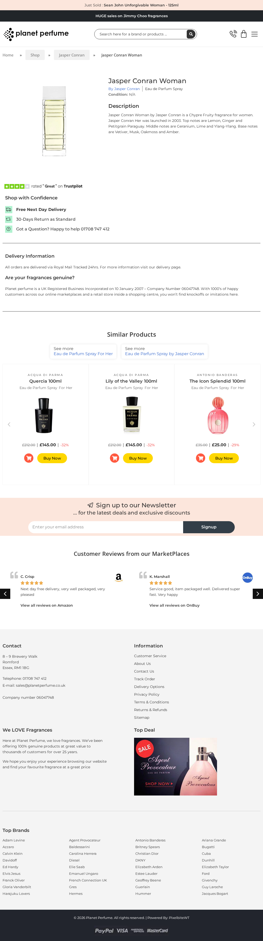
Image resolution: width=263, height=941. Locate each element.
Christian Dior (146, 853)
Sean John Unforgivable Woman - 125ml (141, 5)
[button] (254, 424)
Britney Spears (147, 847)
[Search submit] (191, 34)
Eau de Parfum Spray (164, 88)
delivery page (168, 267)
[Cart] (244, 34)
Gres (73, 887)
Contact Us (144, 671)
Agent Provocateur (84, 840)
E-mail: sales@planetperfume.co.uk (34, 685)
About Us (142, 663)
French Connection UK (88, 880)
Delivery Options (149, 686)
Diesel (74, 860)
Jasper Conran (71, 54)
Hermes (75, 893)
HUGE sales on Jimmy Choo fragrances (132, 16)
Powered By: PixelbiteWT (168, 918)
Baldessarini (79, 847)
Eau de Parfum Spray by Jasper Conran (164, 351)
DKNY (140, 860)
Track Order (144, 679)
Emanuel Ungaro (83, 873)
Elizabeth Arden (149, 867)
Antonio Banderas (217, 375)
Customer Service (150, 656)
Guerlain (142, 887)
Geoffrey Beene (148, 880)
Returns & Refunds (150, 709)
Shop (35, 54)
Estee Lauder (146, 873)
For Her (65, 387)
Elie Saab (77, 867)
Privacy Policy (146, 694)
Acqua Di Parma (45, 375)
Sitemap (141, 717)
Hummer (143, 893)
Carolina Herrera (83, 853)
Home (8, 54)
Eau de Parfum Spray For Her (83, 351)
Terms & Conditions (151, 702)
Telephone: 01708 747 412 (24, 678)
